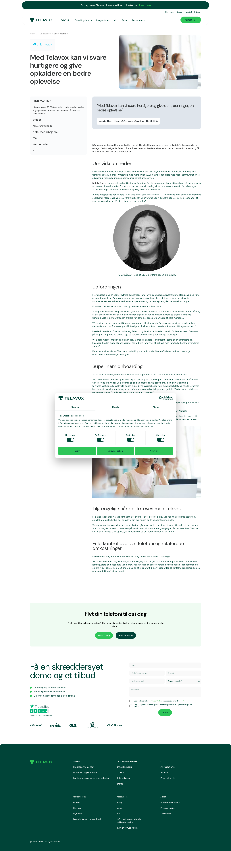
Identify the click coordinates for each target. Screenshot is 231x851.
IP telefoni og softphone (85, 772)
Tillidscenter (166, 813)
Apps (119, 808)
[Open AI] (117, 20)
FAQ (119, 813)
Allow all (154, 451)
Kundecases (44, 33)
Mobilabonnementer (83, 767)
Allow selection (115, 451)
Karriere (77, 808)
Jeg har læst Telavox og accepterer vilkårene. (158, 701)
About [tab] (156, 407)
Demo (120, 783)
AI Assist (164, 772)
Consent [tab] (75, 407)
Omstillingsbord (124, 767)
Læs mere (145, 5)
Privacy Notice (157, 701)
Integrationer (123, 778)
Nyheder (77, 813)
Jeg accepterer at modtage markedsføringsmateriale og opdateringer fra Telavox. (163, 705)
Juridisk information (170, 802)
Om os (76, 802)
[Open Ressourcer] (144, 20)
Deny (77, 451)
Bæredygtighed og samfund (87, 819)
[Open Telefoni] (70, 20)
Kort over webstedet (127, 827)
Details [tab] (115, 407)
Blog (119, 802)
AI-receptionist (167, 767)
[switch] (100, 440)
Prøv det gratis (167, 778)
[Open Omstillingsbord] (91, 20)
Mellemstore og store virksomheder (91, 778)
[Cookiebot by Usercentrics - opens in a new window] (161, 398)
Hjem (32, 33)
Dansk (198, 12)
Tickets (120, 772)
